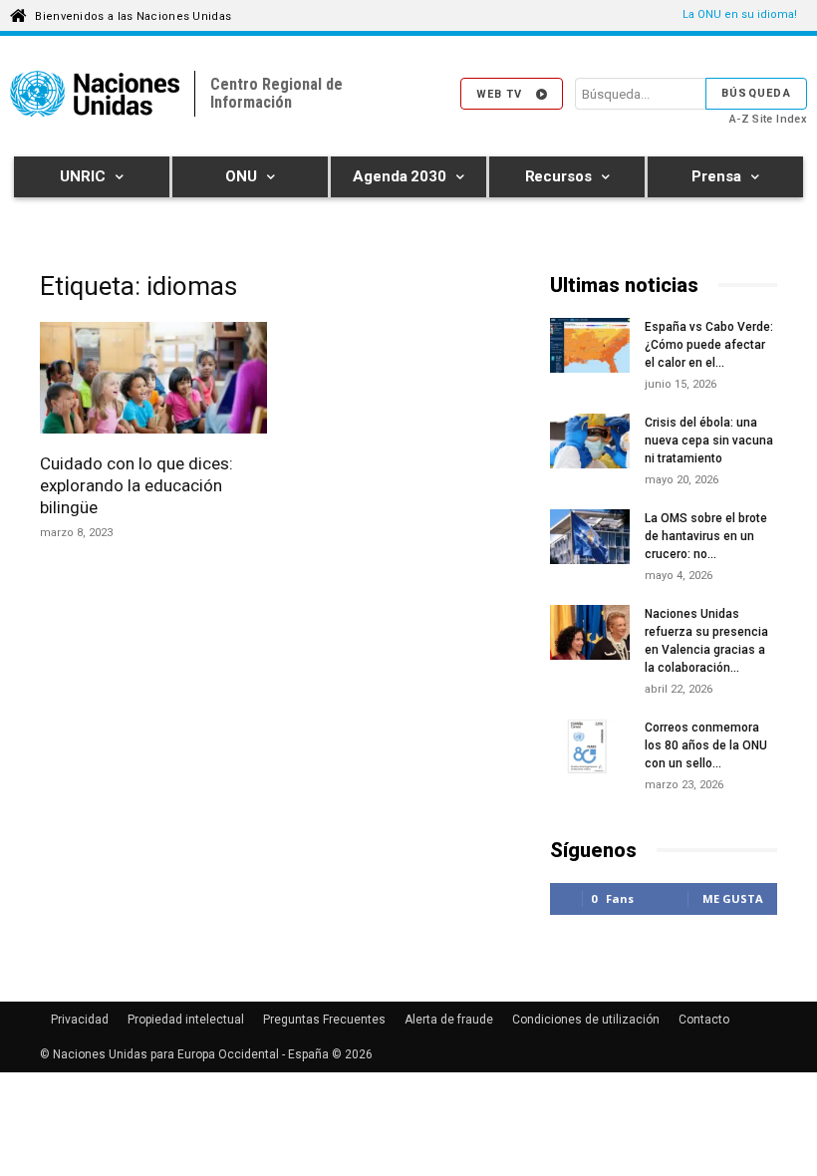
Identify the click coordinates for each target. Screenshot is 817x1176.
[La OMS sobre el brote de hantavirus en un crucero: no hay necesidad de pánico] (590, 539)
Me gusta (732, 898)
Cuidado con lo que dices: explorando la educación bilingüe (136, 485)
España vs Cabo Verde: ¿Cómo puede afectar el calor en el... (709, 345)
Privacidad (80, 1020)
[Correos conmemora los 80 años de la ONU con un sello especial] (590, 749)
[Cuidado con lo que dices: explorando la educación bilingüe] (153, 381)
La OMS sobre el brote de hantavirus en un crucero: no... (706, 536)
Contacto (704, 1020)
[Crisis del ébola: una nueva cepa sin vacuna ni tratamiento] (590, 441)
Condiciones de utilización (586, 1020)
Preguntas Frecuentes (324, 1020)
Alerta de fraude (449, 1020)
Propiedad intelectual (186, 1020)
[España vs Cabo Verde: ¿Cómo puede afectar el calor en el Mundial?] (590, 348)
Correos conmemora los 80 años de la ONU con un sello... (706, 745)
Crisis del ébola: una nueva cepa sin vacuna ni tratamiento (709, 440)
